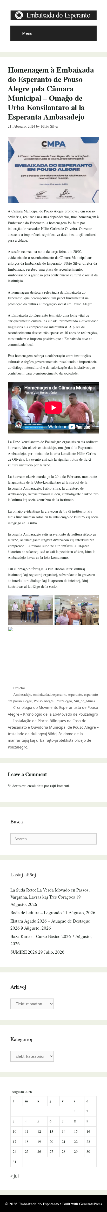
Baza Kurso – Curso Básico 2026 (40, 936)
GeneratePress (90, 1203)
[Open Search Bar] (89, 33)
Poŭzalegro (64, 700)
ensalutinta (35, 785)
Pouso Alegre (44, 700)
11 (27, 1131)
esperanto (75, 694)
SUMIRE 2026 (23, 952)
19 (39, 1141)
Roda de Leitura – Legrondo (36, 913)
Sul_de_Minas (84, 700)
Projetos (19, 687)
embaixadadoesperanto (49, 694)
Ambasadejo (22, 694)
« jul (14, 1176)
